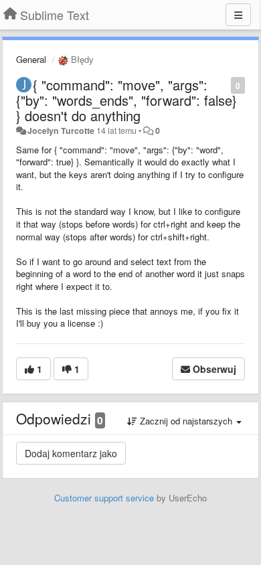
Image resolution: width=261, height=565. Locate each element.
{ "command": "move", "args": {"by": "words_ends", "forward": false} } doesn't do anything (126, 100)
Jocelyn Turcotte (60, 131)
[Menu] (238, 14)
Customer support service (104, 497)
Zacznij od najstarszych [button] (186, 420)
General (31, 59)
